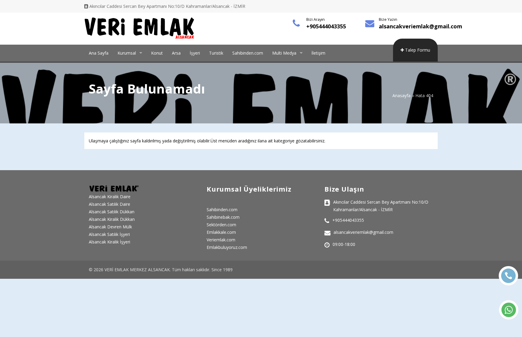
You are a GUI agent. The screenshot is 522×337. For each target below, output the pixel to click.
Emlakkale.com (221, 232)
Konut (157, 53)
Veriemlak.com (221, 240)
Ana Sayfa (98, 53)
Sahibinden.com (247, 53)
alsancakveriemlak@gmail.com (420, 26)
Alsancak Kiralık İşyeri (109, 242)
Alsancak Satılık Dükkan (111, 212)
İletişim (318, 53)
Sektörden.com (221, 224)
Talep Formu (417, 50)
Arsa (176, 53)
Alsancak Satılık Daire (109, 204)
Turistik (216, 53)
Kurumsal (127, 53)
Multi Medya (284, 53)
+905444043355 (326, 26)
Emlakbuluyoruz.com (227, 247)
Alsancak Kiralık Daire (109, 196)
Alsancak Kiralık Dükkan (112, 219)
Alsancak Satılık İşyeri (109, 234)
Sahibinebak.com (223, 217)
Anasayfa (401, 95)
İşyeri (195, 53)
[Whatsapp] (508, 310)
